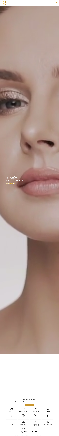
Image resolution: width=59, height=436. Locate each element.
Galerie (27, 2)
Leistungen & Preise (42, 2)
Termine (48, 2)
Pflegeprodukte (36, 2)
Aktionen (31, 2)
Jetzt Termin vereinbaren (10, 183)
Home (24, 2)
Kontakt (51, 2)
